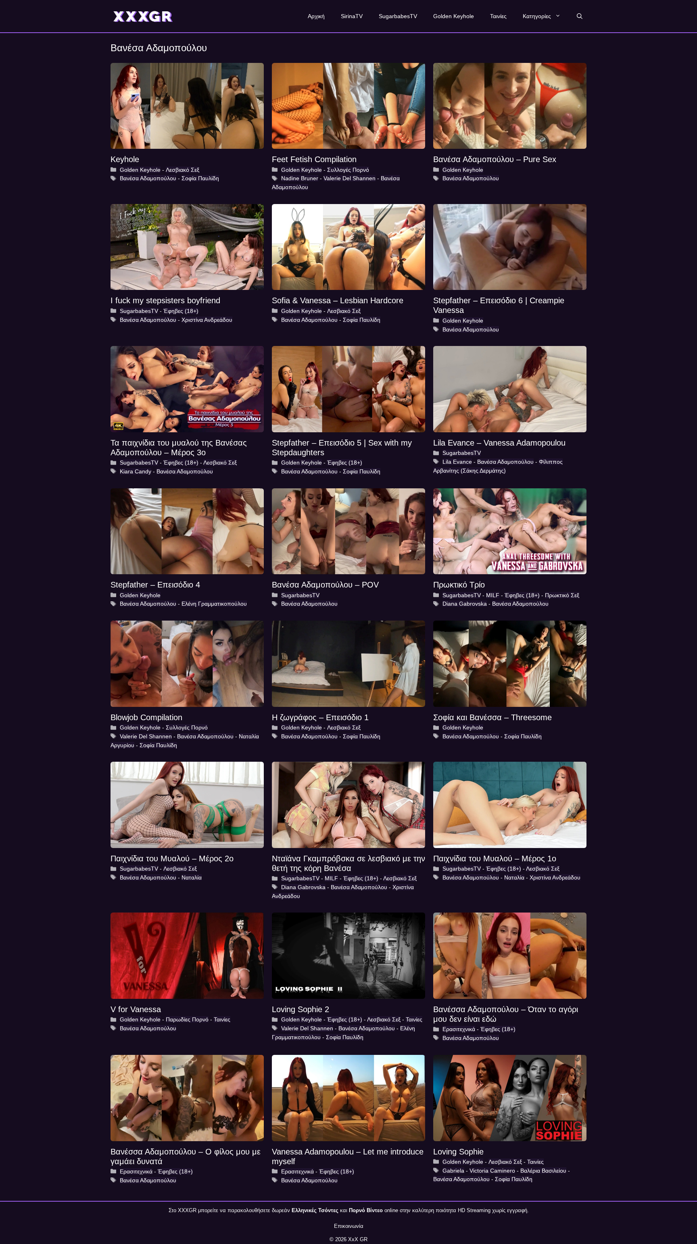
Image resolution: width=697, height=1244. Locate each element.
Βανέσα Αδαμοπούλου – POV (325, 584)
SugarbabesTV (398, 16)
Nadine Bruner (299, 178)
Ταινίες (498, 16)
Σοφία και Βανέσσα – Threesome (492, 717)
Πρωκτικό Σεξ (562, 595)
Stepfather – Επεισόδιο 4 (155, 584)
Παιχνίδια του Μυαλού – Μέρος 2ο (172, 858)
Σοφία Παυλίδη (200, 178)
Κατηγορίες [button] (537, 16)
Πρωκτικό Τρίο (459, 584)
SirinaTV (352, 16)
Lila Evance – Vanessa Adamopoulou (499, 442)
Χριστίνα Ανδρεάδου (207, 320)
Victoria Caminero (492, 1170)
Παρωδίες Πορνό (187, 1019)
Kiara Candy (135, 471)
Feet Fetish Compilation (314, 159)
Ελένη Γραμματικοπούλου (214, 603)
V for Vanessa (136, 1009)
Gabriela (453, 1170)
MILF (492, 595)
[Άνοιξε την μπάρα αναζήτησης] (580, 16)
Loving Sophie (458, 1151)
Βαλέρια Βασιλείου (543, 1170)
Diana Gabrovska (464, 603)
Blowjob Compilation (146, 717)
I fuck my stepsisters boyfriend (165, 300)
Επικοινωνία (348, 1226)
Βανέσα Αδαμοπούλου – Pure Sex (494, 159)
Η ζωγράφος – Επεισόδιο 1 (320, 717)
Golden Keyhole (453, 16)
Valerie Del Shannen (349, 178)
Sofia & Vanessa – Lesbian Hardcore (337, 300)
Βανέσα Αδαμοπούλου (148, 178)
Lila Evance (457, 461)
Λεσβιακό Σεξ (182, 170)
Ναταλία (192, 877)
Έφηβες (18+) (180, 311)
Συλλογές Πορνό (348, 170)
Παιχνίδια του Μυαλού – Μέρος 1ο (494, 858)
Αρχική (316, 16)
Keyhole (125, 159)
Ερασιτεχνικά (458, 1029)
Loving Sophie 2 (300, 1009)
